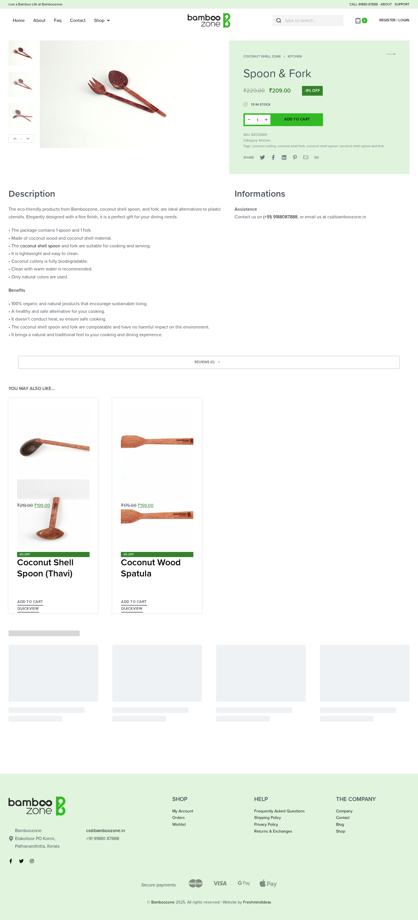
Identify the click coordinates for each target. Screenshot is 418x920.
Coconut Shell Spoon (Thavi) (45, 568)
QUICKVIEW (28, 608)
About (39, 20)
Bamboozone (163, 902)
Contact (78, 20)
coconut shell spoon (322, 146)
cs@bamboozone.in (105, 830)
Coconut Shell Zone (262, 56)
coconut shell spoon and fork (362, 146)
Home (19, 20)
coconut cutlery (264, 146)
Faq (57, 20)
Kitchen (295, 56)
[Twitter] (21, 861)
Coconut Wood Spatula (151, 568)
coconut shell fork (291, 146)
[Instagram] (32, 861)
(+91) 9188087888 (280, 217)
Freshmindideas (257, 902)
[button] (209, 362)
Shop (99, 20)
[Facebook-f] (11, 861)
